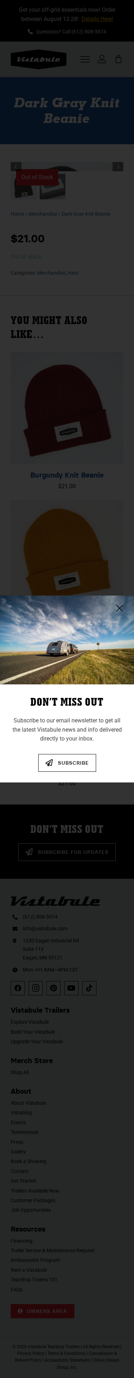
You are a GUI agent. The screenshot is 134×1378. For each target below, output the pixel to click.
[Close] (119, 608)
